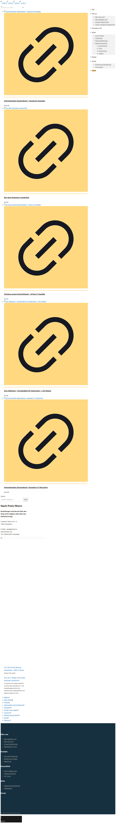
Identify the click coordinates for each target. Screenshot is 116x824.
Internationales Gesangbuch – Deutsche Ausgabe (24, 101)
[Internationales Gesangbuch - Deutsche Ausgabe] (22, 11)
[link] (23, 7)
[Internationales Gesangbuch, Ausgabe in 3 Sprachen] (23, 398)
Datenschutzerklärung (12, 786)
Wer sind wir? (9, 742)
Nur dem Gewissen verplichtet (16, 198)
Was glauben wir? (10, 739)
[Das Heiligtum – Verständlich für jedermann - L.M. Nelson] (25, 301)
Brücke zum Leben (10, 759)
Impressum (8, 788)
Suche (3, 496)
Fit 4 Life (7, 776)
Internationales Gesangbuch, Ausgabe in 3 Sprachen (26, 487)
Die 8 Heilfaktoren (10, 771)
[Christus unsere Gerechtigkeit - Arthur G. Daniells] (22, 205)
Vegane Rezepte (10, 774)
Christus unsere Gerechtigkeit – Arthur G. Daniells (24, 294)
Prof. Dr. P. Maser (10, 678)
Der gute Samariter (11, 756)
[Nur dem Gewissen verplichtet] (15, 108)
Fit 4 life (7, 667)
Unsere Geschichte (11, 744)
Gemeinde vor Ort (10, 747)
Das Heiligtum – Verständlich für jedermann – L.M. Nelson (27, 391)
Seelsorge (7, 761)
